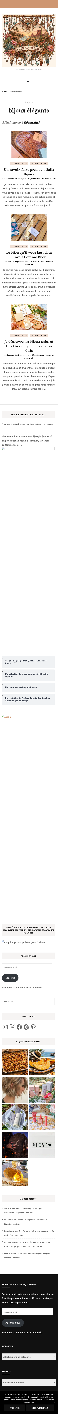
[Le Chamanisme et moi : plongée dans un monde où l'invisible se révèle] (15, 1145)
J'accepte (15, 1407)
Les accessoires (19, 163)
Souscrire (10, 977)
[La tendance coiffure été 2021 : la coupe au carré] (15, 1090)
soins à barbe (19, 424)
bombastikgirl (11, 179)
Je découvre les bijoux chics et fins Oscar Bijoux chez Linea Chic (29, 346)
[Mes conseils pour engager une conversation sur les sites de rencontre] (42, 1145)
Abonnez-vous (13, 1322)
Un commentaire (49, 179)
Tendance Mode (38, 163)
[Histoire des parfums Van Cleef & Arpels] (15, 1173)
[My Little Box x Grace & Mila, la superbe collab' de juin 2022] (42, 1173)
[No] (54, 1402)
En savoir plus (40, 1407)
